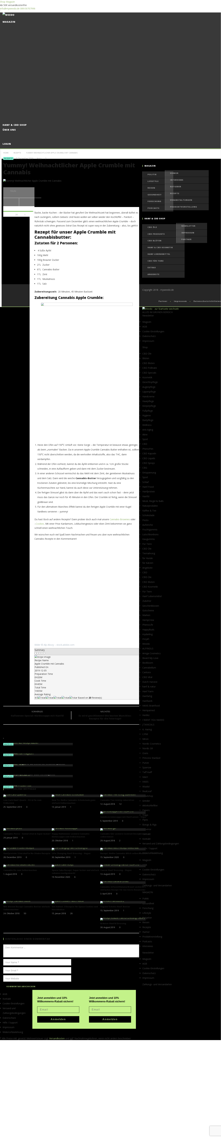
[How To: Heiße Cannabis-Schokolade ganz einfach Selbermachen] (76, 796)
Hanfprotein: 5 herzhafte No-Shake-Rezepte (26, 853)
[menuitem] (112, 1032)
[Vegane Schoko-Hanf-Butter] (124, 902)
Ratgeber (175, 186)
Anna (39, 158)
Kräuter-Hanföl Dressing (113, 923)
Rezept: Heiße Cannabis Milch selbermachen (123, 853)
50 (25, 913)
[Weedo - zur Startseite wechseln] (160, 308)
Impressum (187, 232)
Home (6, 152)
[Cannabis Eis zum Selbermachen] (27, 866)
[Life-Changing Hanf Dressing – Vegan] (76, 849)
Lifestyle (153, 181)
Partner (186, 239)
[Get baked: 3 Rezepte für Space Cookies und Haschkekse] (76, 902)
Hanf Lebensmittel (159, 254)
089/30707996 (27, 8)
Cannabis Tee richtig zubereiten (117, 800)
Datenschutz (149, 336)
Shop (2, 1)
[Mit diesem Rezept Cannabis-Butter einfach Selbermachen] (27, 902)
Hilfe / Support (149, 848)
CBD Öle (152, 227)
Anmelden (110, 1019)
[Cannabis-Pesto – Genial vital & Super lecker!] (27, 829)
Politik (152, 174)
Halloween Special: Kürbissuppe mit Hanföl (37, 714)
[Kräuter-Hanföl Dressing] (124, 919)
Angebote (153, 274)
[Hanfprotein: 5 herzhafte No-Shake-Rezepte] (27, 849)
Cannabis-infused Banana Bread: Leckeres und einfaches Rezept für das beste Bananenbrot (124, 888)
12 (120, 804)
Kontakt (7, 998)
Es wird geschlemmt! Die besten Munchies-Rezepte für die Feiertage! (105, 715)
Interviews (176, 180)
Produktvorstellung (183, 207)
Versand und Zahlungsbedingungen (160, 843)
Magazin (10, 1)
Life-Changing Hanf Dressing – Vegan (71, 853)
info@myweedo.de (10, 8)
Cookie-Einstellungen (153, 331)
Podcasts (153, 208)
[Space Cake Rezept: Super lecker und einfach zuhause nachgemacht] (76, 866)
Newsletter (188, 226)
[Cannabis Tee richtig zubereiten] (124, 796)
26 (71, 913)
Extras (152, 267)
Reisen (151, 188)
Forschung (154, 201)
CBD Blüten (154, 240)
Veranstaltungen (181, 200)
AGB (144, 326)
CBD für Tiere (156, 261)
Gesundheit (155, 194)
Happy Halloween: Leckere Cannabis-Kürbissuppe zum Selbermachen (71, 835)
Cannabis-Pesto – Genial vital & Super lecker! (26, 833)
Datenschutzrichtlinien (207, 301)
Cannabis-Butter (50, 269)
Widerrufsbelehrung (152, 853)
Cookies (40, 523)
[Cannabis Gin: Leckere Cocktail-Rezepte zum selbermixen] (124, 829)
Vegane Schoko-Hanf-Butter (115, 906)
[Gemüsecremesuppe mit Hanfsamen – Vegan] (124, 812)
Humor (174, 173)
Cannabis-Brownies (120, 519)
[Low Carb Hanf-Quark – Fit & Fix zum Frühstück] (27, 796)
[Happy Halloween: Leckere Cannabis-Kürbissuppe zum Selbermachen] (76, 829)
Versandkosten (57, 1038)
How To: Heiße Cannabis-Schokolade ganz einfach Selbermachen (73, 801)
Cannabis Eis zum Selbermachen (20, 870)
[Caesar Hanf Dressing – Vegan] (124, 866)
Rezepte (17, 152)
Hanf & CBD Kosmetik (160, 247)
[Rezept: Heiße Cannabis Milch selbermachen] (124, 849)
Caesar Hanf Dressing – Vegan (116, 870)
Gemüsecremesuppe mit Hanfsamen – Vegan (123, 817)
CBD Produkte (156, 234)
